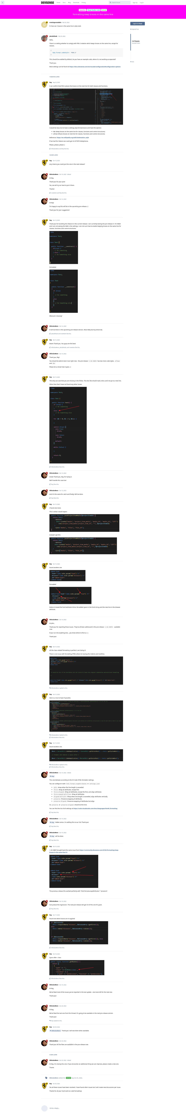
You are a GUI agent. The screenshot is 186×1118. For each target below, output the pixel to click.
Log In (142, 2)
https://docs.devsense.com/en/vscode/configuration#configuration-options (95, 67)
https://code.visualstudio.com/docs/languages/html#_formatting (95, 808)
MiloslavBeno (56, 1031)
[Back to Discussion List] (2, 2)
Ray (53, 776)
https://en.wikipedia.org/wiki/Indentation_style (73, 137)
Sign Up (135, 2)
